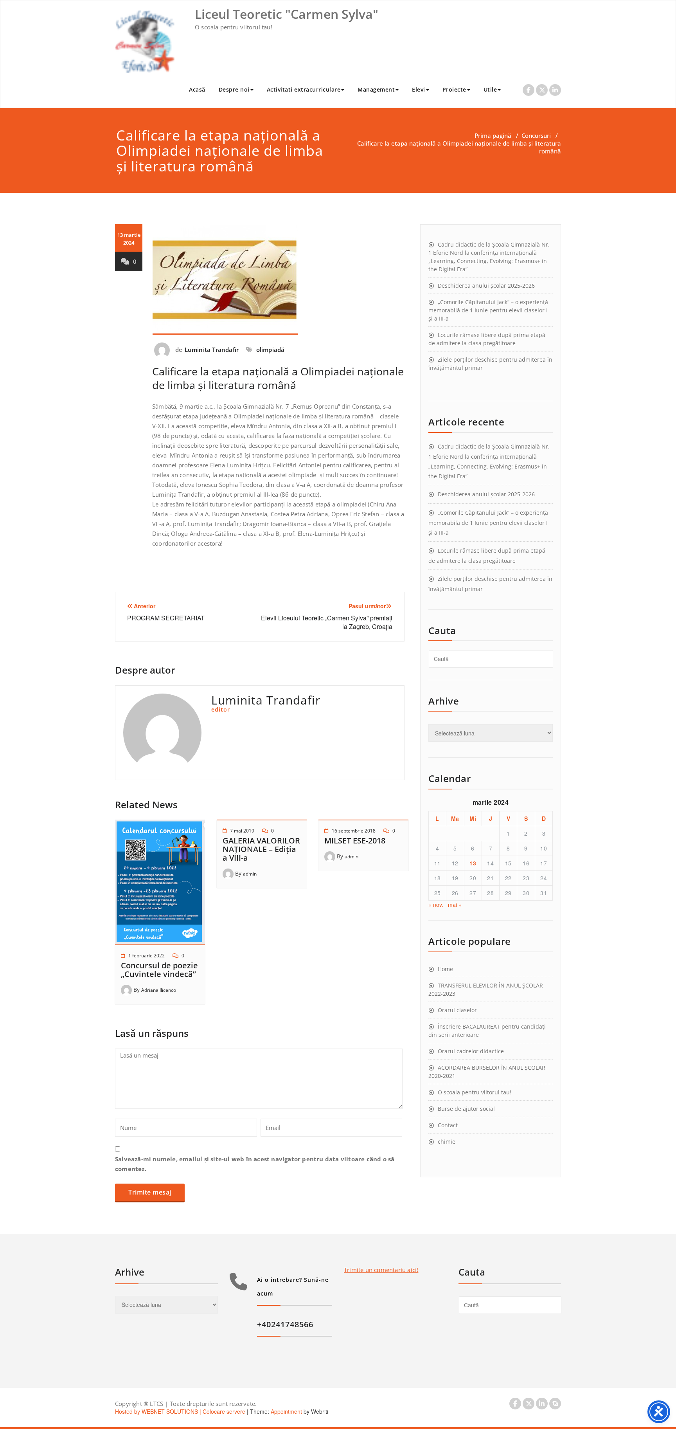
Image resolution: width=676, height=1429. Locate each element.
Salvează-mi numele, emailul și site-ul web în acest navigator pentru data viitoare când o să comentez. (254, 1164)
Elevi (418, 89)
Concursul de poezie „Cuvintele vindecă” (159, 969)
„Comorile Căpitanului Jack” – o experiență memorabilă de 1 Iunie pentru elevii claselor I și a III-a (488, 310)
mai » (455, 904)
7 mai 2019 (242, 830)
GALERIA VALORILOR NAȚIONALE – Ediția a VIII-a (261, 849)
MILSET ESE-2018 (354, 840)
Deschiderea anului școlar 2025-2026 (486, 285)
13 (472, 863)
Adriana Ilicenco (158, 990)
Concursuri (536, 135)
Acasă (197, 89)
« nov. (435, 904)
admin (250, 873)
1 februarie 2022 (146, 955)
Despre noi (234, 89)
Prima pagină (493, 135)
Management (376, 89)
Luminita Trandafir (212, 349)
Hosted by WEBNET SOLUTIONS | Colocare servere (180, 1411)
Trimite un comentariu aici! (381, 1270)
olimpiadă (270, 349)
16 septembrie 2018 (354, 830)
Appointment (285, 1411)
